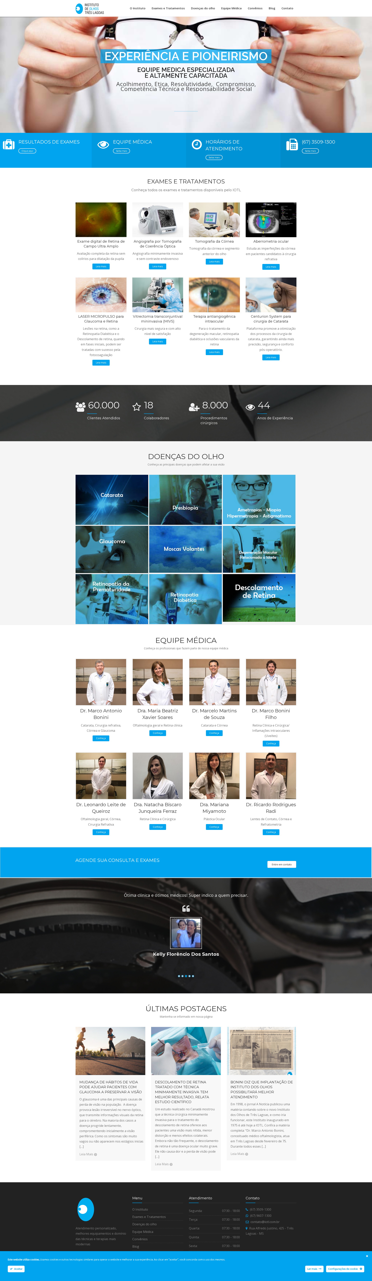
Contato (287, 8)
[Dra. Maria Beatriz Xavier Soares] (158, 682)
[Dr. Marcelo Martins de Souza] (214, 682)
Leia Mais (86, 1154)
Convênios (255, 8)
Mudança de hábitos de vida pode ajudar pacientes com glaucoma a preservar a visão (110, 1087)
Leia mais (101, 266)
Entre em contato (282, 864)
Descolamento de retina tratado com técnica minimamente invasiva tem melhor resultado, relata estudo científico (182, 1092)
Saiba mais (121, 150)
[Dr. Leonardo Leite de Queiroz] (101, 775)
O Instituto (138, 8)
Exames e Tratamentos (168, 8)
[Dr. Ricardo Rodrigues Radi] (271, 775)
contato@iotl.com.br (265, 1222)
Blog (272, 8)
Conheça (101, 738)
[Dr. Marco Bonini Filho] (271, 682)
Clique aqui (27, 150)
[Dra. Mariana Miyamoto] (214, 775)
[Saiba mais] (111, 476)
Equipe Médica (231, 8)
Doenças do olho (203, 8)
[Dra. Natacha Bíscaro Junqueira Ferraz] (158, 775)
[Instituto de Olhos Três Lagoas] (90, 8)
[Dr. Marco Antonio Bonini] (101, 682)
